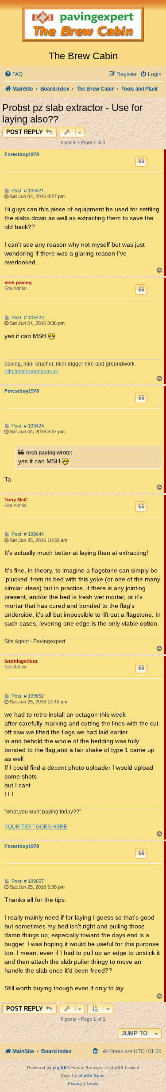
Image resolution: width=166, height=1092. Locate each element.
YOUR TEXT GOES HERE (35, 827)
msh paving (18, 282)
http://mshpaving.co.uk (31, 371)
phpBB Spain (92, 1075)
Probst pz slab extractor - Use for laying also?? (72, 113)
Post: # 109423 (27, 318)
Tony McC (15, 499)
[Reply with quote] (141, 161)
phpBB (60, 1067)
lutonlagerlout (21, 661)
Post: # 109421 (27, 191)
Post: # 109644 (27, 534)
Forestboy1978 (21, 154)
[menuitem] (13, 74)
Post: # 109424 (27, 426)
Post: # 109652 (27, 696)
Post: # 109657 (27, 881)
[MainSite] (83, 25)
